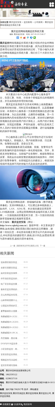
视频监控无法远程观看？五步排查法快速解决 (10, 360)
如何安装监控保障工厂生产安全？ (10, 273)
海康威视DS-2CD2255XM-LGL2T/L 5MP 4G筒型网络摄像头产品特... (10, 327)
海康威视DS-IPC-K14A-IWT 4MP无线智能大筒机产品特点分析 (10, 333)
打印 (27, 246)
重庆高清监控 (19, 393)
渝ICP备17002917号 (14, 389)
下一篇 (42, 246)
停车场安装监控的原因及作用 (10, 278)
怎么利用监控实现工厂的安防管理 (10, 295)
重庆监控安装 (15, 22)
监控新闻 (28, 22)
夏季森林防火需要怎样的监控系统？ (10, 311)
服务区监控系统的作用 (10, 289)
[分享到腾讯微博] (28, 37)
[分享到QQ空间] (21, 37)
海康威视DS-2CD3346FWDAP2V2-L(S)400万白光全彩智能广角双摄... (10, 322)
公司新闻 (38, 22)
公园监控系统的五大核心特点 (10, 306)
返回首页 (20, 246)
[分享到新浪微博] (24, 37)
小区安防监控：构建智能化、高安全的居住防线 (10, 349)
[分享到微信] (34, 37)
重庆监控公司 (45, 393)
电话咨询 (26, 404)
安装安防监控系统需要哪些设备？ (10, 354)
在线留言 (5, 404)
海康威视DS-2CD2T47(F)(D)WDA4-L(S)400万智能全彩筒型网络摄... (10, 316)
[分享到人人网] (31, 37)
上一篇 (12, 246)
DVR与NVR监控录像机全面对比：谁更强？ (10, 344)
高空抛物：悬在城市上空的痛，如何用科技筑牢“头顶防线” (10, 338)
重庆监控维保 (32, 393)
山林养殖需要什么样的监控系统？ (10, 300)
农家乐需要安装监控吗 (10, 268)
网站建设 (34, 389)
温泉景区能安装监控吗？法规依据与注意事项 (10, 262)
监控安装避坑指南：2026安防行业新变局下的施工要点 (10, 365)
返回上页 (34, 246)
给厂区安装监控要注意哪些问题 (10, 284)
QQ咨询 (16, 404)
